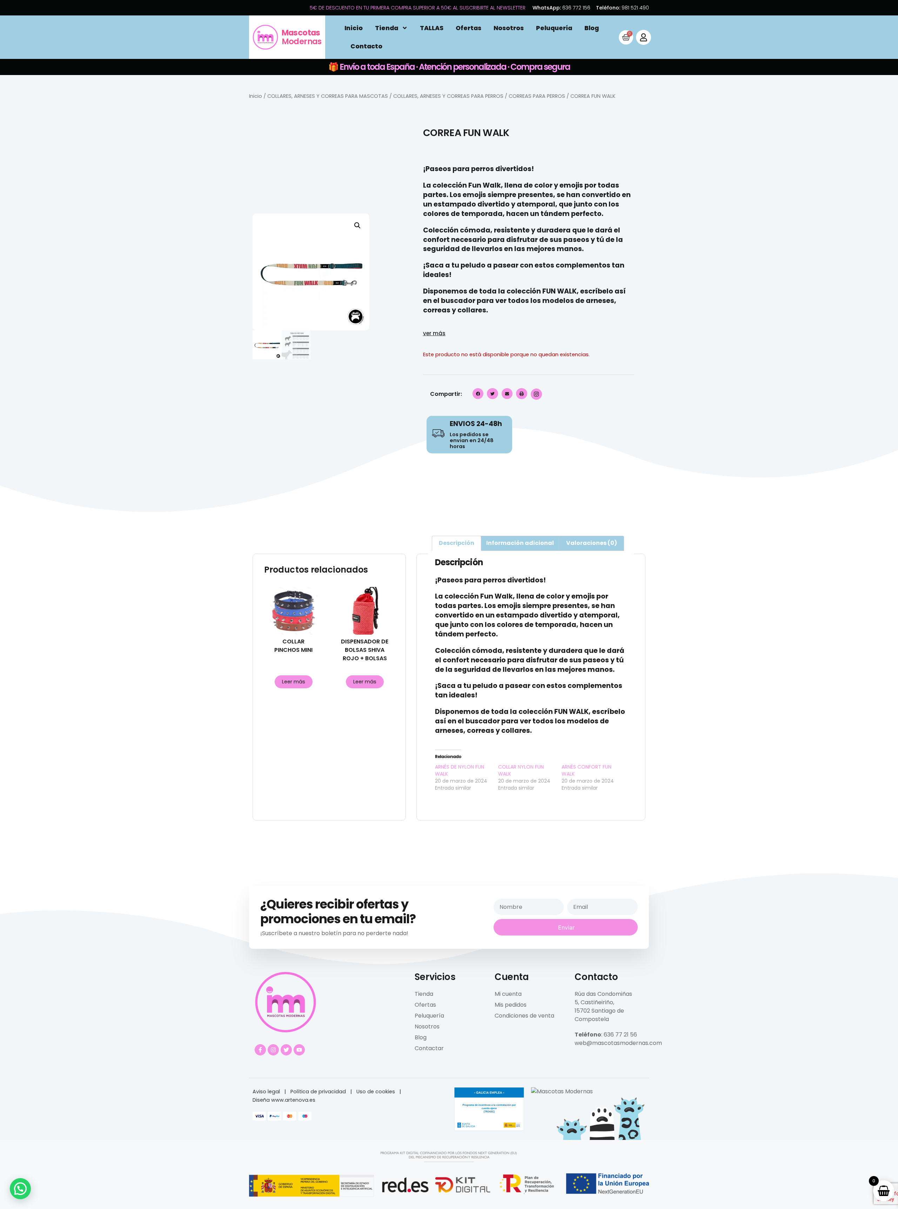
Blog (591, 28)
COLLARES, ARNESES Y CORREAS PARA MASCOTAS (327, 96)
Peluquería (554, 28)
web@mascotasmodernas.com (618, 1043)
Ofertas (468, 28)
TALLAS (431, 28)
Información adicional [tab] (520, 543)
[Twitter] (286, 1049)
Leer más (293, 681)
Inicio (353, 28)
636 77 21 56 (620, 1035)
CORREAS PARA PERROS (537, 96)
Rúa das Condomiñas (603, 994)
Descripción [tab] (456, 543)
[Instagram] (273, 1049)
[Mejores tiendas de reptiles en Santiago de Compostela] (562, 1091)
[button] (357, 225)
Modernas (302, 37)
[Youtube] (299, 1049)
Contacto (366, 46)
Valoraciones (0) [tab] (591, 543)
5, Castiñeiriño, (594, 1002)
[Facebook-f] (260, 1049)
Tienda (386, 28)
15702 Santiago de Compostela (599, 1015)
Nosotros (509, 28)
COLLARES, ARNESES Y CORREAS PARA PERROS (448, 96)
